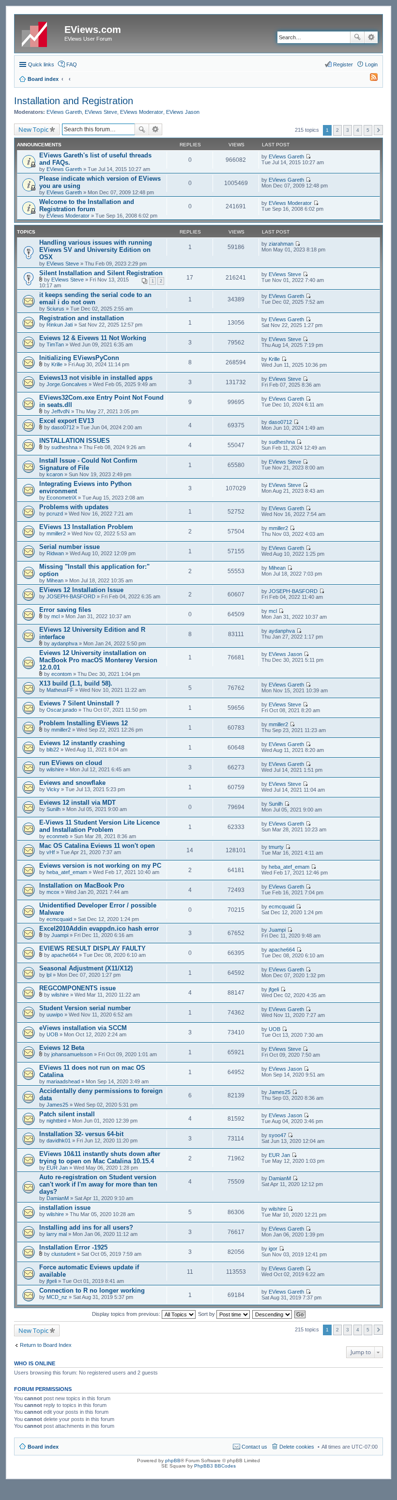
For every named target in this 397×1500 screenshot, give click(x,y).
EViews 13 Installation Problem (86, 527)
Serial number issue (69, 546)
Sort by (207, 1314)
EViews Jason (182, 112)
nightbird (56, 1121)
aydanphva (64, 643)
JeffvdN (60, 411)
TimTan (55, 344)
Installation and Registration (73, 100)
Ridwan (55, 553)
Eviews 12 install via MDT (77, 802)
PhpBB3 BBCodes (215, 1466)
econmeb (57, 836)
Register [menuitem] (343, 64)
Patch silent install (67, 1114)
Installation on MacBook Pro (81, 885)
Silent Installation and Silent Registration (101, 273)
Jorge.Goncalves (66, 384)
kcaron (54, 474)
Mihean (54, 580)
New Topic (33, 129)
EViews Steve (101, 112)
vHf (50, 852)
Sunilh (53, 809)
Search (357, 37)
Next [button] (378, 130)
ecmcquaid (59, 919)
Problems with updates (73, 507)
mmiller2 (56, 533)
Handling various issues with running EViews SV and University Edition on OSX (95, 250)
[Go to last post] (308, 156)
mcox (53, 892)
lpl (48, 975)
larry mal (56, 1234)
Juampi (59, 935)
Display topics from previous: (127, 1314)
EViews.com (92, 29)
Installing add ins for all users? (86, 1227)
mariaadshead (63, 1081)
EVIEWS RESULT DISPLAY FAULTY (92, 948)
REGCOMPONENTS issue (77, 988)
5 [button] (367, 130)
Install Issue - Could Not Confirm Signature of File (88, 464)
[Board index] (40, 32)
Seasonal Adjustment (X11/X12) (86, 968)
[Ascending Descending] (272, 1314)
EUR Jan (57, 1168)
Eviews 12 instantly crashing (82, 743)
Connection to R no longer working (92, 1290)
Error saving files (65, 609)
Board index (43, 1447)
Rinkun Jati (59, 325)
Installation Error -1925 (73, 1247)
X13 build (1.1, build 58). (75, 683)
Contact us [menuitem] (254, 1447)
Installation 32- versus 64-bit (81, 1134)
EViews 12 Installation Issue (81, 590)
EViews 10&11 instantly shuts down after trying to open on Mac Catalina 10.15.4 (99, 1157)
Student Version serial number (85, 1008)
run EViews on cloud (70, 762)
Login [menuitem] (371, 64)
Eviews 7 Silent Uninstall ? (79, 703)
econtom (61, 674)
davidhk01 (58, 1140)
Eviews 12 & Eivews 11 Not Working (92, 338)
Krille (56, 364)
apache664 (64, 955)
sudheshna (64, 447)
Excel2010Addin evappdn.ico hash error (99, 928)
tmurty (276, 847)
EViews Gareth (64, 112)
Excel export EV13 (66, 420)
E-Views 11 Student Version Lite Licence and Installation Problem (99, 826)
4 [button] (357, 130)
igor (273, 1248)
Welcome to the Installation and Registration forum (86, 205)
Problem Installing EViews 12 (83, 723)
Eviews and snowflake (72, 782)
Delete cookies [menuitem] (296, 1447)
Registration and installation (81, 318)
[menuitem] (369, 79)
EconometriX (61, 497)
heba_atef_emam (66, 872)
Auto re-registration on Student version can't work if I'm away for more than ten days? (98, 1184)
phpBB (173, 1460)
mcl (55, 616)
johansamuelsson (71, 1054)
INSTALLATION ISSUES (74, 440)
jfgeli (274, 989)
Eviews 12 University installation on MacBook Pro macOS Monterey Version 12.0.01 (98, 660)
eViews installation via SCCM (83, 1027)
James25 (57, 1105)
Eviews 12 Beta (61, 1047)
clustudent (63, 1254)
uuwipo (54, 1014)
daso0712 (63, 427)
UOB (52, 1034)
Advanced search (371, 37)
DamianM (57, 1198)
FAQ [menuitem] (71, 64)
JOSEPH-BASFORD (70, 596)
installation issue (65, 1207)
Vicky (53, 789)
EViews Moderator (141, 112)
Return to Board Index (46, 1345)
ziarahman (281, 244)
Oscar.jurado (61, 710)
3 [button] (347, 130)
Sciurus (55, 309)
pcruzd (54, 513)
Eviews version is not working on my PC (100, 865)
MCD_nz (56, 1297)
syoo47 (277, 1135)
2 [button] (337, 130)
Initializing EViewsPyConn (79, 357)
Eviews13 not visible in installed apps (96, 377)
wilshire (55, 769)
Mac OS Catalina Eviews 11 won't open (97, 845)
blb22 (52, 749)
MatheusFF (60, 690)
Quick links (41, 64)
